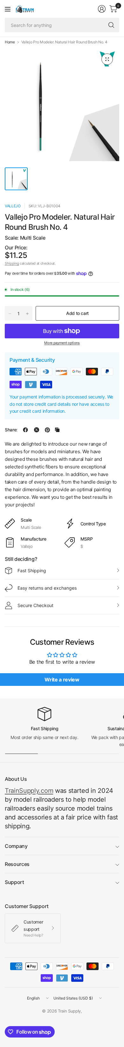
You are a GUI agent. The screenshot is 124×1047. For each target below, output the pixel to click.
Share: (11, 430)
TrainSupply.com (29, 790)
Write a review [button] (62, 679)
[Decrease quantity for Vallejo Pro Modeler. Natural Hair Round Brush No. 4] (10, 313)
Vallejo (13, 206)
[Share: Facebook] (25, 430)
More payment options (62, 343)
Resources (17, 864)
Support (14, 882)
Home (10, 42)
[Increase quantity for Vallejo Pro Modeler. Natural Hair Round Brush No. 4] (27, 313)
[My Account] (101, 9)
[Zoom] (107, 59)
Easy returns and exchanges (47, 588)
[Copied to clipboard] (57, 430)
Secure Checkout (35, 605)
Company (16, 846)
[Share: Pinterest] (47, 430)
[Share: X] (36, 430)
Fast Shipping (31, 570)
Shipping (12, 263)
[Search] (111, 25)
